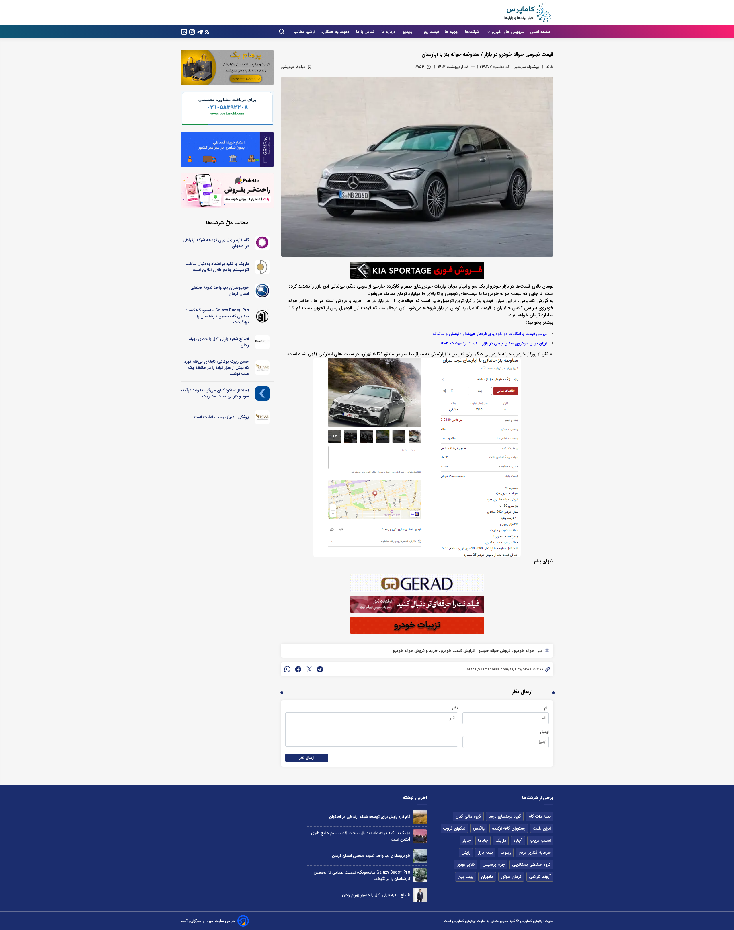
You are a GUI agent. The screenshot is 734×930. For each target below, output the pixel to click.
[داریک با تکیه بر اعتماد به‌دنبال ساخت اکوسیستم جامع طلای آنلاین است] (420, 836)
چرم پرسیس (493, 864)
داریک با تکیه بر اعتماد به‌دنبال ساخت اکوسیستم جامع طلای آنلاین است (217, 267)
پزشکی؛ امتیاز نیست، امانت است (221, 417)
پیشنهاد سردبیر (526, 67)
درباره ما (389, 32)
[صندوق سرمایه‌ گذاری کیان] (262, 393)
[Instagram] (192, 31)
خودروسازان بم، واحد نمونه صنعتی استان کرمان (219, 290)
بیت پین (465, 876)
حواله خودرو (523, 651)
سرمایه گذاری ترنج (534, 852)
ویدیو (407, 32)
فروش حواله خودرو (493, 651)
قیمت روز (431, 32)
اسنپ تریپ (540, 840)
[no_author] (262, 316)
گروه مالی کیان (468, 816)
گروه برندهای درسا (505, 816)
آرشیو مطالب (304, 32)
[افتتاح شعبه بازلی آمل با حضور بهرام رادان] (420, 895)
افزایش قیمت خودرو (457, 651)
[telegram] (320, 669)
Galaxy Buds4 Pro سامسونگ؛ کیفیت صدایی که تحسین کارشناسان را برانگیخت (216, 316)
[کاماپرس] (527, 12)
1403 (444, 343)
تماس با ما (366, 32)
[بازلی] (262, 342)
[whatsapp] (287, 669)
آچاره (518, 840)
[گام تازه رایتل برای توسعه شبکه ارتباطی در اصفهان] (420, 816)
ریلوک (505, 852)
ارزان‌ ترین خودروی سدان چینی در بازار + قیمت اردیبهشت (498, 343)
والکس (479, 828)
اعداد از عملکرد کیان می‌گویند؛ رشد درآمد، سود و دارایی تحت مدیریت (215, 393)
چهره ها (452, 32)
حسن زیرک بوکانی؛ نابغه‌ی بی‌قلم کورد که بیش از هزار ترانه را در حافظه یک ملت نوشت (216, 367)
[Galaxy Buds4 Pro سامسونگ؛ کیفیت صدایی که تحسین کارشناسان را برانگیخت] (420, 875)
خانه (549, 67)
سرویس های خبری (508, 32)
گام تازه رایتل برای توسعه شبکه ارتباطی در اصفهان (216, 243)
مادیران (487, 876)
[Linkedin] (184, 31)
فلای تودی (465, 864)
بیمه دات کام (539, 816)
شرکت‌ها (472, 32)
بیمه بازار (485, 852)
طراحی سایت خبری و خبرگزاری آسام (208, 921)
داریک (500, 840)
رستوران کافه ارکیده (508, 828)
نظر (455, 708)
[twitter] (309, 669)
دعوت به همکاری (335, 32)
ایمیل (544, 732)
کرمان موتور (511, 876)
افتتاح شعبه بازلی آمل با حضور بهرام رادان (218, 342)
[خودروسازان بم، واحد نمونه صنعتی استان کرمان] (420, 856)
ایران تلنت (542, 828)
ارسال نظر (306, 758)
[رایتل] (262, 243)
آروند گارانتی (540, 876)
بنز (539, 651)
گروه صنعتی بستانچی (531, 864)
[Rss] (207, 31)
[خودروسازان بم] (262, 291)
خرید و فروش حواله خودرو (415, 651)
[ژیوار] (262, 367)
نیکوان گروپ (454, 828)
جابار (466, 840)
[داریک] (262, 267)
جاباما (483, 840)
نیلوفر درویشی (293, 67)
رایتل (466, 852)
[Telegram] (200, 31)
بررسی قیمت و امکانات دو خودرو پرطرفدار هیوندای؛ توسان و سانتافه (490, 334)
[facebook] (298, 669)
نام (546, 708)
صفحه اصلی (540, 32)
